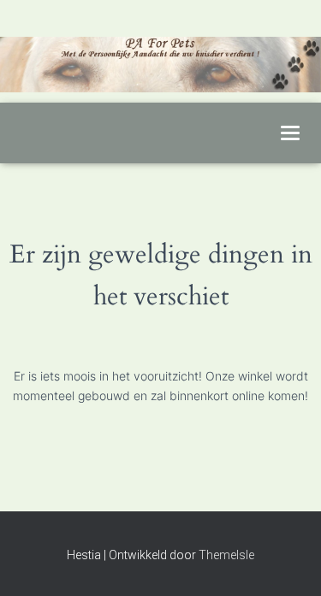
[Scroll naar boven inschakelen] (287, 561)
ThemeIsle (226, 555)
